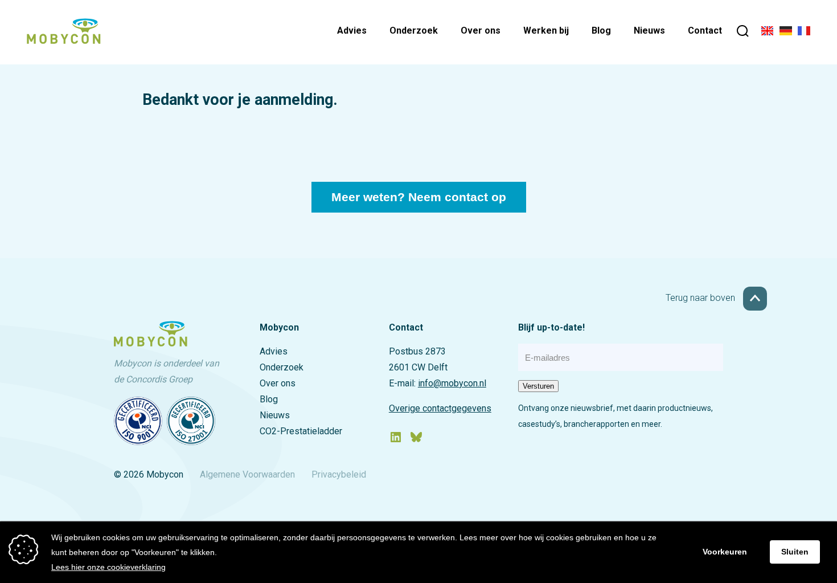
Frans (804, 32)
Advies (352, 30)
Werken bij (546, 30)
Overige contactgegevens (440, 408)
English (767, 32)
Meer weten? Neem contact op (418, 197)
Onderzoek (413, 30)
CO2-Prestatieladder (301, 431)
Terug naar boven (701, 297)
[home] (64, 40)
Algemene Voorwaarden (247, 474)
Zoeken (743, 33)
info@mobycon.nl (452, 383)
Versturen (538, 386)
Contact (705, 30)
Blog (601, 30)
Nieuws (649, 30)
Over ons (480, 30)
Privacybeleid (338, 474)
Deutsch (785, 32)
